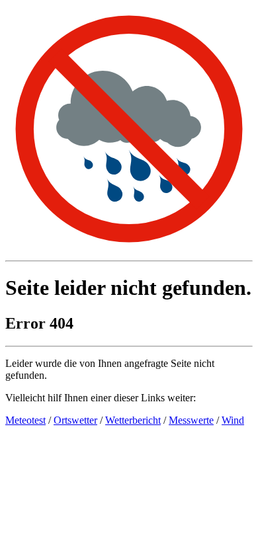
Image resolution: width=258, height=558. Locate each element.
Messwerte (191, 420)
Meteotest (25, 420)
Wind (233, 420)
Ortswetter (75, 420)
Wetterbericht (133, 420)
